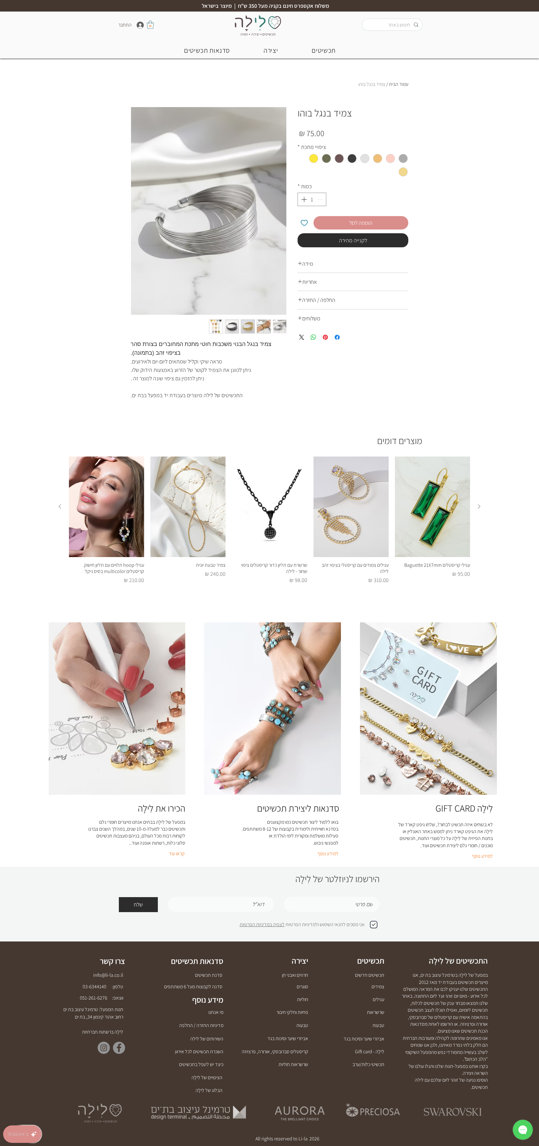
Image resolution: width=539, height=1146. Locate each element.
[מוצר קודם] (479, 506)
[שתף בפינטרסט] (325, 337)
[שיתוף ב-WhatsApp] (313, 337)
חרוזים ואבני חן (295, 975)
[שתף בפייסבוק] (337, 337)
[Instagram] (104, 1048)
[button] (207, 50)
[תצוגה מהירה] (432, 507)
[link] (150, 25)
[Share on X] (301, 337)
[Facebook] (119, 1048)
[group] (269, 520)
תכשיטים (370, 960)
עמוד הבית (398, 84)
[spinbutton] (312, 199)
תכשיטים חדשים (369, 975)
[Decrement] (320, 199)
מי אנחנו (215, 1012)
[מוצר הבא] (60, 506)
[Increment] (303, 199)
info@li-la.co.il (108, 975)
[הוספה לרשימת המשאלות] (304, 223)
